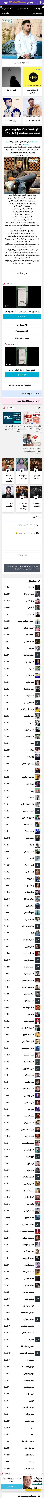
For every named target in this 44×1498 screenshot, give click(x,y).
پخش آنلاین (21, 273)
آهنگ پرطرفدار (7, 8)
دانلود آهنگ (38, 8)
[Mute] (8, 306)
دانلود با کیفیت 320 (22, 338)
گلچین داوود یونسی (32, 120)
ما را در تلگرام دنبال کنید (29, 393)
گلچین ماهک (11, 90)
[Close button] (42, 1473)
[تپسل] (4, 284)
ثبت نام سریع (11, 1486)
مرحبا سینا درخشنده (36, 477)
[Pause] (5, 306)
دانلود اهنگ (33, 141)
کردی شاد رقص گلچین (32, 91)
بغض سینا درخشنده (36, 505)
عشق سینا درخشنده (23, 477)
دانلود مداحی (37, 13)
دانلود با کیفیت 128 (22, 331)
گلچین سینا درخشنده (8, 505)
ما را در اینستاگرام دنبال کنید (27, 401)
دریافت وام (22, 316)
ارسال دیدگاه (23, 555)
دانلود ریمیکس (23, 8)
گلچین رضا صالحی (11, 120)
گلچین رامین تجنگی (22, 62)
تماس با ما (5, 13)
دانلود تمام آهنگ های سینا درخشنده (22, 385)
